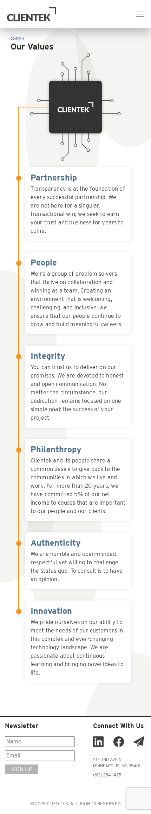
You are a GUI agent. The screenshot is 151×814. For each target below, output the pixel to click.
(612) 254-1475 (107, 774)
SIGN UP (21, 769)
